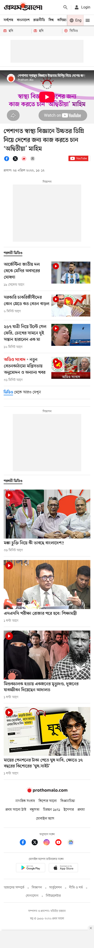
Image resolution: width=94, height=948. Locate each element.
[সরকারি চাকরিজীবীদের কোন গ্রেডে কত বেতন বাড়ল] (70, 306)
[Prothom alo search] (65, 7)
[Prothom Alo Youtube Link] (61, 843)
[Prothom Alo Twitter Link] (37, 843)
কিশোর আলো (48, 801)
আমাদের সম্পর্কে (14, 888)
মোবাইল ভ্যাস (45, 818)
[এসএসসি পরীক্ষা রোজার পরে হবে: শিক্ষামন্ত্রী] (47, 584)
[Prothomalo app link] (31, 868)
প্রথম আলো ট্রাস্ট (15, 809)
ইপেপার (69, 809)
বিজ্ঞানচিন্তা (67, 801)
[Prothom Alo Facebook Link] (25, 843)
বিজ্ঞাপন (37, 888)
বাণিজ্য (61, 20)
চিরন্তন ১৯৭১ (51, 809)
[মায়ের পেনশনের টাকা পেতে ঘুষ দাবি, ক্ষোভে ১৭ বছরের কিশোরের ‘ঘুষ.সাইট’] (47, 731)
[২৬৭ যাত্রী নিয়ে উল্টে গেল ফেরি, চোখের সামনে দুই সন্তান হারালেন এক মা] (70, 335)
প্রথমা (81, 809)
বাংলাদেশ (23, 20)
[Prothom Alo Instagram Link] (49, 843)
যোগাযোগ (32, 896)
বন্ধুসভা (34, 809)
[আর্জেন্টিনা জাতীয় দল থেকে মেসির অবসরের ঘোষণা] (70, 273)
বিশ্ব (51, 20)
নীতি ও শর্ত (76, 888)
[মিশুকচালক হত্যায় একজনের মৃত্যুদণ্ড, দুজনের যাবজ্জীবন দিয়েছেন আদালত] (47, 655)
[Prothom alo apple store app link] (63, 868)
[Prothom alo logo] (47, 791)
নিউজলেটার (53, 896)
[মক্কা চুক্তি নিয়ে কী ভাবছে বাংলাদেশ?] (47, 514)
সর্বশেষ (8, 20)
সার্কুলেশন (55, 888)
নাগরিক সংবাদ (25, 801)
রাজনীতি (39, 20)
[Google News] (71, 843)
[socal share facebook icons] (8, 160)
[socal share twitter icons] (16, 160)
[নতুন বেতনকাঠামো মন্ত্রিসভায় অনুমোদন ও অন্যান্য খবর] (70, 368)
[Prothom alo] (23, 7)
